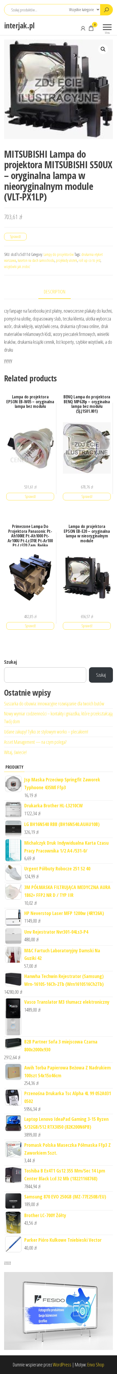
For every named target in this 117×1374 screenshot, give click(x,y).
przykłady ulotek (66, 260)
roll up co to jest (89, 260)
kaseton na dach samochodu (36, 260)
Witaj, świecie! (15, 752)
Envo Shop (95, 1364)
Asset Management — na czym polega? (35, 742)
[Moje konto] (83, 28)
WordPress (62, 1364)
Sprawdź (15, 236)
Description (54, 291)
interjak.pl (19, 25)
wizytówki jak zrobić (17, 266)
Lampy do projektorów (59, 254)
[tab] (58, 292)
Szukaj (10, 662)
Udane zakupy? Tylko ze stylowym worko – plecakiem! (46, 731)
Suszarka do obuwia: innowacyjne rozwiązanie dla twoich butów (54, 703)
